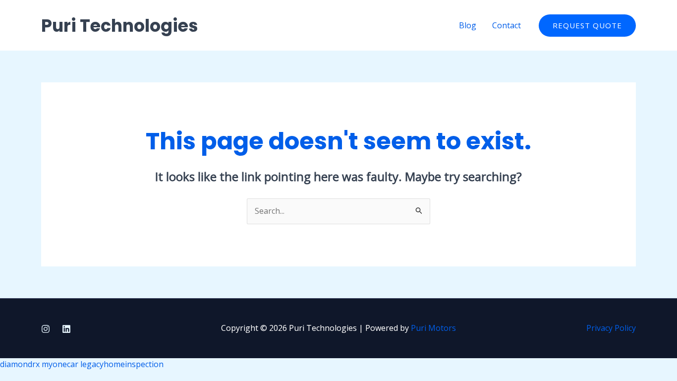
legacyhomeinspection (122, 364)
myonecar (60, 364)
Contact (506, 25)
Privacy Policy (611, 327)
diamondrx (20, 364)
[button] (587, 25)
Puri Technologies (119, 25)
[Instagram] (45, 328)
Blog (467, 25)
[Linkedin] (66, 328)
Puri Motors (433, 327)
